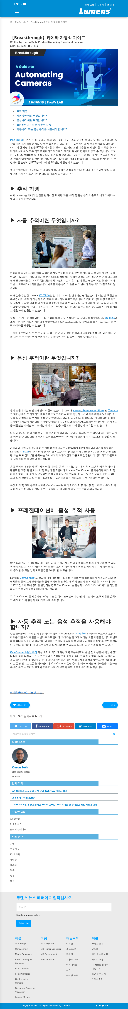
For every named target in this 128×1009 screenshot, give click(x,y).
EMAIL (109, 726)
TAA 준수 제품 (99, 974)
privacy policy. (33, 915)
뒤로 (113, 705)
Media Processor (23, 954)
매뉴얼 (69, 943)
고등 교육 (15, 849)
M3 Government (49, 954)
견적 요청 (89, 4)
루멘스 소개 (97, 943)
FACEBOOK (44, 726)
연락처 (95, 949)
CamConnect (21, 949)
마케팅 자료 (72, 975)
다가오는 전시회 (100, 954)
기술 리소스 (72, 959)
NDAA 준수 (97, 979)
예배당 (13, 859)
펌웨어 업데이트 (18, 829)
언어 (111, 4)
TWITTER (22, 726)
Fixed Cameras (22, 974)
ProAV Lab (20, 22)
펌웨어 (69, 954)
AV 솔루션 (15, 819)
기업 (12, 843)
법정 (12, 881)
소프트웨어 (71, 949)
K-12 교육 (15, 854)
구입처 (100, 4)
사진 (68, 970)
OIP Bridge (20, 943)
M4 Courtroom (48, 959)
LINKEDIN (87, 726)
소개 (40, 716)
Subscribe (24, 923)
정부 (12, 875)
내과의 (13, 865)
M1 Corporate (47, 943)
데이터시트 (71, 965)
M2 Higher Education (51, 949)
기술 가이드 (27, 716)
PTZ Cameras (22, 968)
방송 (12, 870)
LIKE (21, 705)
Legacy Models (22, 997)
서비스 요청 (97, 959)
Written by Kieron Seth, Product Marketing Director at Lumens (46, 42)
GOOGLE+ (67, 726)
